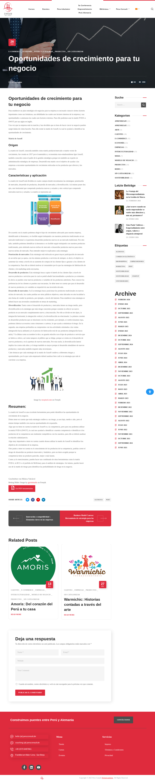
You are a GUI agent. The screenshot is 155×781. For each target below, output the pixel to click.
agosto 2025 (123, 317)
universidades (122, 281)
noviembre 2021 (125, 434)
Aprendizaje (122, 121)
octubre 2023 (124, 376)
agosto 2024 (123, 349)
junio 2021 (122, 447)
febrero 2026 (124, 300)
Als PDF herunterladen (24, 489)
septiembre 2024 (125, 344)
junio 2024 (122, 358)
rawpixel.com (46, 400)
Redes (119, 169)
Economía (27, 51)
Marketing (120, 266)
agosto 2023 (123, 380)
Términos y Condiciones (114, 750)
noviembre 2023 (125, 371)
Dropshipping (121, 261)
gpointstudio (32, 482)
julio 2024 (122, 353)
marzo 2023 (123, 398)
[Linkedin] (31, 767)
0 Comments (17, 82)
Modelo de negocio (41, 595)
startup (135, 276)
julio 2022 (122, 425)
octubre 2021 (124, 439)
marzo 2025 (123, 326)
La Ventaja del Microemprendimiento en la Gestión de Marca (135, 194)
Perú (108, 500)
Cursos (61, 750)
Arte (118, 130)
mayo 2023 (122, 389)
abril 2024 (122, 362)
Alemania (98, 500)
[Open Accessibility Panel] (150, 392)
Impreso (108, 744)
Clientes (15, 590)
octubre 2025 (124, 308)
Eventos (62, 755)
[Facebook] (24, 767)
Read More (16, 614)
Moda (119, 156)
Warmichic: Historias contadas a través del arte (82, 604)
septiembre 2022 (125, 416)
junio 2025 (122, 322)
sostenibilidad (122, 276)
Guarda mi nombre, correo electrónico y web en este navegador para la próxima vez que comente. (56, 684)
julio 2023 (122, 385)
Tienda (61, 744)
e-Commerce (14, 51)
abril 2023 (122, 394)
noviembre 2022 (125, 412)
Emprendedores (137, 261)
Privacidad (109, 755)
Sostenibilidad (122, 271)
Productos (60, 51)
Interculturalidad (43, 51)
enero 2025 (123, 331)
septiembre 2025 (125, 313)
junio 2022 (122, 430)
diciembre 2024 (125, 335)
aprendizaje (122, 125)
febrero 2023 (124, 403)
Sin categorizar (75, 51)
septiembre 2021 (125, 443)
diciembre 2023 (125, 367)
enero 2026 (123, 304)
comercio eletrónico (125, 257)
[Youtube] (38, 767)
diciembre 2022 (125, 407)
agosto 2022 (123, 421)
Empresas (40, 590)
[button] (123, 720)
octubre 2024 (124, 340)
